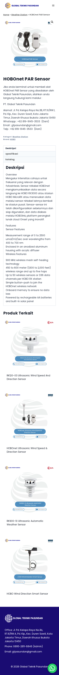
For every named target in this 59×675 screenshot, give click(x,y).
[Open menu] (53, 5)
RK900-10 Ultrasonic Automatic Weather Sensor (25, 522)
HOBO (13, 139)
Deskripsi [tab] (10, 148)
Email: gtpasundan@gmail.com (23, 651)
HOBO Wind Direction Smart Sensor (27, 593)
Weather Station (19, 14)
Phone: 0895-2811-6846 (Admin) (24, 646)
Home (6, 14)
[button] (52, 22)
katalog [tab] (10, 159)
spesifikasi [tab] (11, 153)
